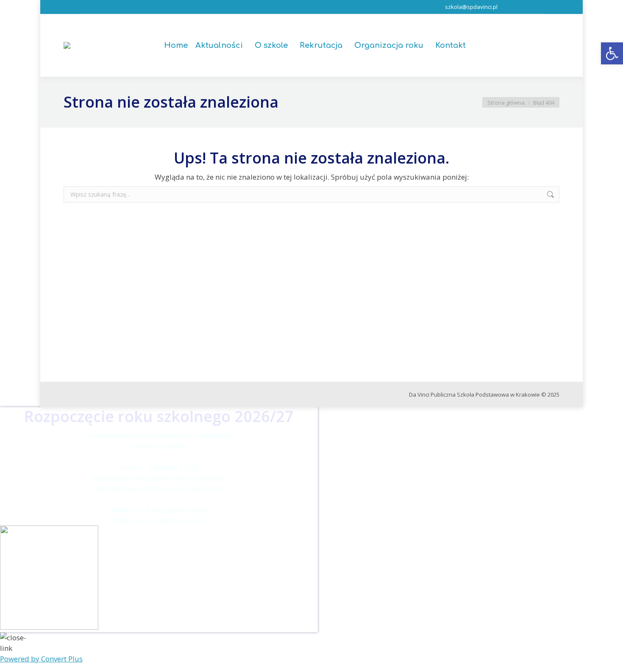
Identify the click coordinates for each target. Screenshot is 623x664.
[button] (612, 53)
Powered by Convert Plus (41, 659)
